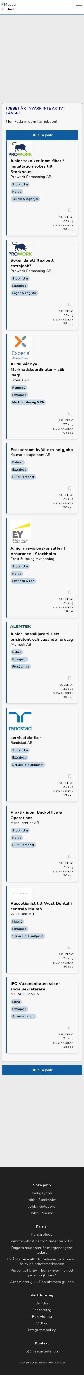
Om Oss (42, 1303)
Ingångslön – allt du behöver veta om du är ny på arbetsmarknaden (42, 1261)
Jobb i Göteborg (42, 1206)
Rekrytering (42, 1316)
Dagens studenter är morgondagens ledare (41, 1250)
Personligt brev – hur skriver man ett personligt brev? (42, 1273)
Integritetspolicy (42, 1330)
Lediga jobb (42, 1193)
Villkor (42, 1323)
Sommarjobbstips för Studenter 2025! (42, 1241)
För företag (42, 1310)
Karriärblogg (42, 1234)
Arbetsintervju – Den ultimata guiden (42, 1282)
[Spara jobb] (69, 210)
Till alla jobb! (42, 135)
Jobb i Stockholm (42, 1199)
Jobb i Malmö (42, 1213)
